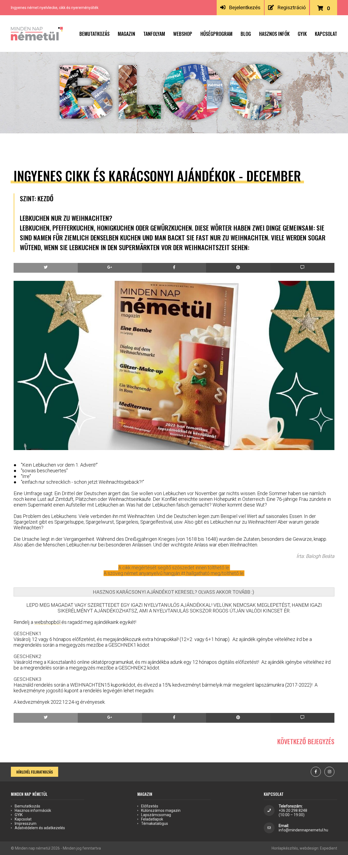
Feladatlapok (152, 819)
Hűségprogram (216, 33)
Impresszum (25, 823)
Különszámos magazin (161, 810)
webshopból (47, 622)
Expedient (328, 848)
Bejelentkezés (244, 7)
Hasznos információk (33, 810)
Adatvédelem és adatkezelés (40, 828)
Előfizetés (149, 806)
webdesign (309, 848)
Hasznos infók (274, 33)
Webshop (182, 33)
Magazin (126, 33)
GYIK (302, 33)
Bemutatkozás (94, 33)
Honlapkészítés (285, 848)
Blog (246, 33)
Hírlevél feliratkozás (34, 772)
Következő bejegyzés (305, 741)
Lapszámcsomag (156, 815)
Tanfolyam (154, 33)
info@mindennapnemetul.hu (303, 830)
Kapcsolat (326, 33)
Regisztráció (291, 7)
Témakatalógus (154, 823)
